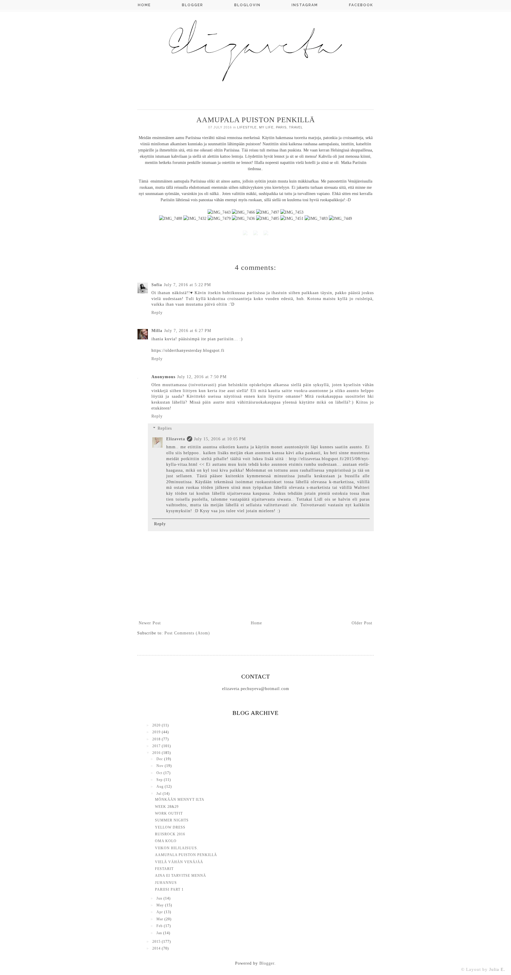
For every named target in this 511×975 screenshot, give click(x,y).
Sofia (156, 285)
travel (296, 127)
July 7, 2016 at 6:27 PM (187, 330)
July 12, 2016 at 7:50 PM (202, 377)
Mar (160, 919)
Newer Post (150, 623)
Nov (160, 766)
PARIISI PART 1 (169, 889)
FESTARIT (164, 869)
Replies (165, 428)
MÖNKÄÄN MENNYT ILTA (179, 799)
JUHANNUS (166, 883)
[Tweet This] (245, 234)
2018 (157, 739)
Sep (160, 780)
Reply (157, 312)
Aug (160, 786)
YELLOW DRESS (170, 827)
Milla (156, 330)
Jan (159, 933)
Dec (160, 759)
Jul (159, 794)
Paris (281, 127)
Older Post (362, 623)
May (160, 905)
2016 (157, 753)
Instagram (305, 5)
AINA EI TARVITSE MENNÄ (180, 876)
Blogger (192, 5)
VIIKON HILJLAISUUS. (176, 848)
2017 (157, 746)
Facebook (361, 5)
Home (144, 5)
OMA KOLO (166, 841)
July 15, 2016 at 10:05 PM (220, 439)
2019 (157, 732)
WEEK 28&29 (167, 807)
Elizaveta (175, 439)
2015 (157, 941)
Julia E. (497, 969)
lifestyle (247, 127)
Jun (160, 898)
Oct (160, 773)
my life (266, 127)
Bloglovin (247, 5)
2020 (157, 725)
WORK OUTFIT (169, 813)
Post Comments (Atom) (187, 633)
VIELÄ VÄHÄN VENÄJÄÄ (179, 862)
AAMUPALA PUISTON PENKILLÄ (186, 855)
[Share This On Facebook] (265, 234)
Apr (160, 912)
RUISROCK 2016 (170, 834)
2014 (157, 948)
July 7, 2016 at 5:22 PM (187, 285)
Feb (160, 926)
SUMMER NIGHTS (172, 820)
